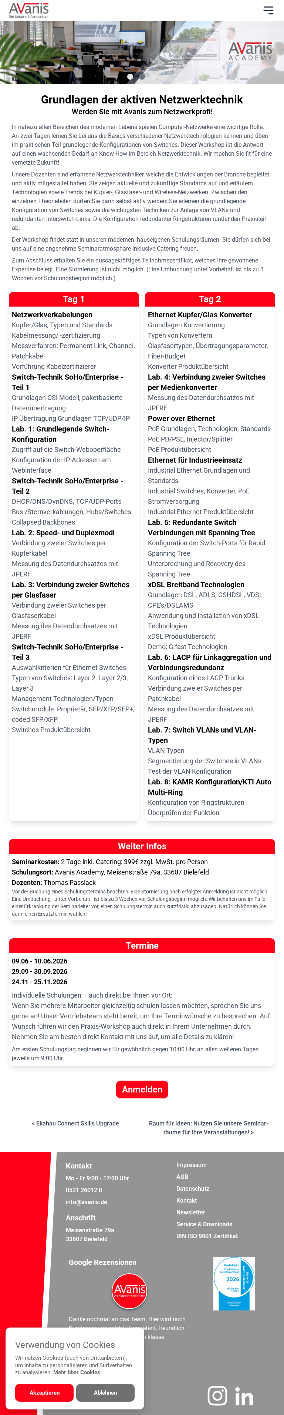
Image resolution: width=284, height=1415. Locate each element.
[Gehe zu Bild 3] (154, 77)
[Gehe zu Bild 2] (142, 77)
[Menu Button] (268, 10)
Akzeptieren (45, 1392)
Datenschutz (192, 1188)
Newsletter (190, 1212)
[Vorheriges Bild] (35, 52)
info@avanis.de (86, 1202)
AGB (182, 1176)
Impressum (191, 1164)
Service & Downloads (204, 1224)
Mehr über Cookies (76, 1372)
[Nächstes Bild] (248, 52)
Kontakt (186, 1200)
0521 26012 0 (84, 1190)
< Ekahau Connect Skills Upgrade (75, 1123)
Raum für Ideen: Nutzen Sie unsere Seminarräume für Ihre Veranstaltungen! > (208, 1128)
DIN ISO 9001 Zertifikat (207, 1236)
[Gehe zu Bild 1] (130, 77)
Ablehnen (105, 1392)
